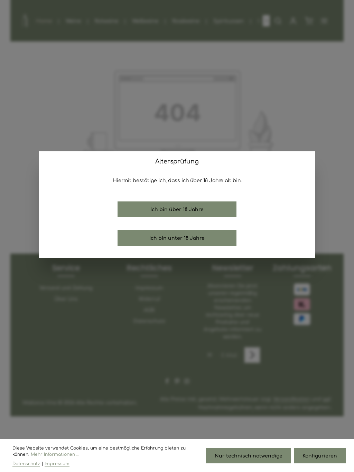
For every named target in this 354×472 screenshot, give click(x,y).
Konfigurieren (319, 455)
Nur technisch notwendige (248, 455)
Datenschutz (26, 463)
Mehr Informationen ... (55, 454)
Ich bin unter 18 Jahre (177, 238)
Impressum (57, 463)
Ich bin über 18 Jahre (177, 209)
